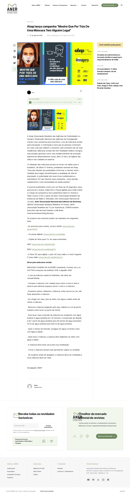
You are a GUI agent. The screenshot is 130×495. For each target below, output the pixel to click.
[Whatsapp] (44, 441)
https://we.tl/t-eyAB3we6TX (44, 249)
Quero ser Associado (105, 436)
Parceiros (10, 477)
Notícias (47, 5)
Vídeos (35, 474)
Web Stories (37, 471)
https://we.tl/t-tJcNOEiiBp (54, 234)
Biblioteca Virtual (38, 468)
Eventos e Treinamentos (60, 5)
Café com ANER (102, 51)
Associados (11, 471)
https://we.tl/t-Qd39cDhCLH (51, 257)
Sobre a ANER (36, 5)
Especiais (73, 5)
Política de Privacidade (39, 430)
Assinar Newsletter (48, 426)
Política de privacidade (47, 491)
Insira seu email (19, 426)
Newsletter (95, 5)
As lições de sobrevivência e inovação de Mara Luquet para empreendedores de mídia (109, 57)
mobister (122, 491)
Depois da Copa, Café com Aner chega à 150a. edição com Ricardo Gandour (110, 85)
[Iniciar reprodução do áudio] (30, 102)
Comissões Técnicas (13, 474)
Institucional (11, 468)
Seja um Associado (108, 5)
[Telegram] (51, 441)
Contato (83, 5)
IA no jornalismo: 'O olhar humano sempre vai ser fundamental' (107, 71)
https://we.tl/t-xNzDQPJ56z (43, 244)
